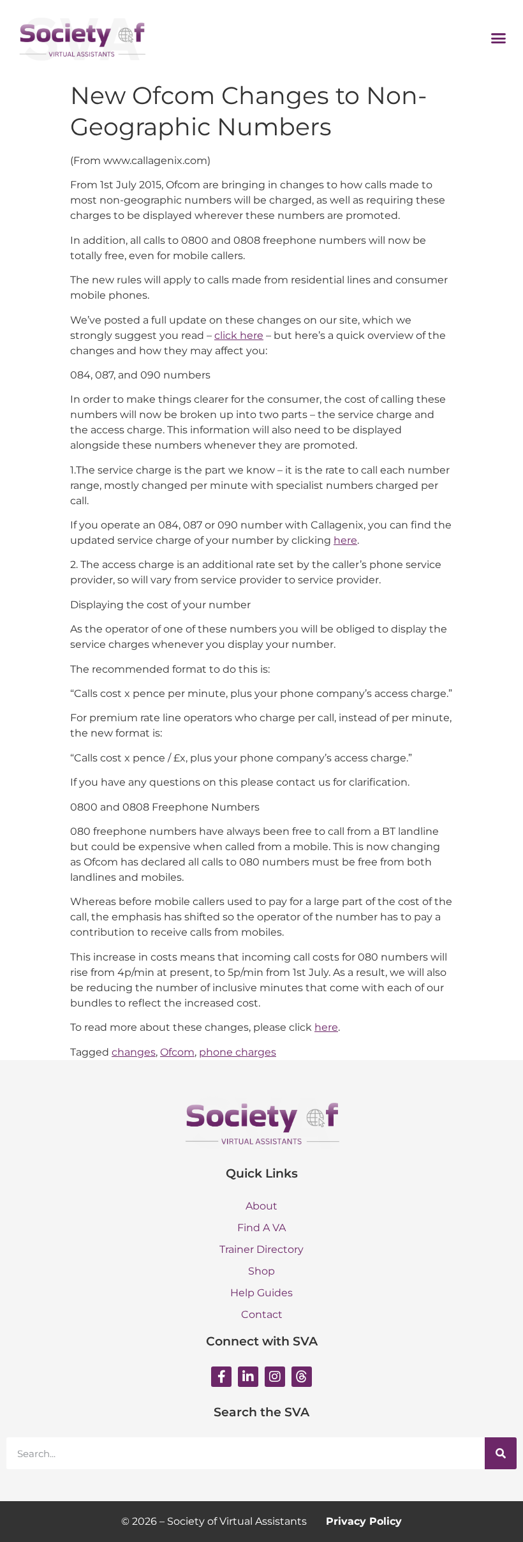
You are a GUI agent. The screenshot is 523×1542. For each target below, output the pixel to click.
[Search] (501, 1453)
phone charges (237, 1052)
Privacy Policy (364, 1521)
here (345, 540)
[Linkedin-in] (248, 1376)
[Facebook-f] (221, 1376)
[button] (499, 38)
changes (134, 1052)
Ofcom (177, 1052)
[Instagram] (275, 1376)
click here (238, 335)
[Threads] (301, 1376)
